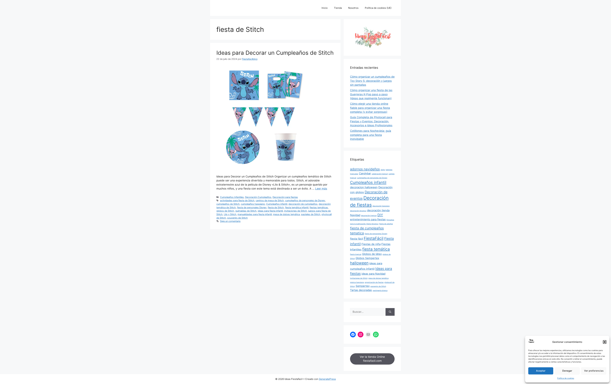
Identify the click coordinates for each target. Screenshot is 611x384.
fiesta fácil (356, 238)
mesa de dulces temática (286, 214)
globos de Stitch (225, 210)
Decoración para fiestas (285, 197)
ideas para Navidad (373, 273)
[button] (604, 342)
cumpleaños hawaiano (253, 204)
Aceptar (540, 370)
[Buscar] (390, 312)
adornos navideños (365, 169)
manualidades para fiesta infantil (255, 214)
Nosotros (353, 7)
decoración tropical (369, 216)
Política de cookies (565, 378)
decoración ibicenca (358, 211)
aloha (383, 170)
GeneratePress (327, 378)
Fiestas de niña (371, 244)
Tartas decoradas (361, 290)
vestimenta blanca (380, 290)
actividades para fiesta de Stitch (237, 200)
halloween (359, 263)
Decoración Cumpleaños (258, 197)
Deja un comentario (230, 221)
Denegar (567, 370)
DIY (380, 215)
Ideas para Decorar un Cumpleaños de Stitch (275, 52)
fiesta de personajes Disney (252, 207)
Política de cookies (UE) (378, 7)
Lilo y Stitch (230, 214)
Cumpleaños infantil (276, 204)
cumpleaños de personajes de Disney (305, 200)
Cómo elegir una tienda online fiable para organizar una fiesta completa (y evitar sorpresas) (370, 107)
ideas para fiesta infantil (270, 210)
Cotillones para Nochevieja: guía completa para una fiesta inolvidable (370, 135)
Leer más (321, 188)
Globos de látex (372, 254)
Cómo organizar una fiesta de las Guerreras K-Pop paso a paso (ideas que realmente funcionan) (371, 94)
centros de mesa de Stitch (270, 200)
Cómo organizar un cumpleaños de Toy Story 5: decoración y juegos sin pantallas (372, 80)
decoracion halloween (364, 187)
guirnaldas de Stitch (245, 210)
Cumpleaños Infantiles (232, 197)
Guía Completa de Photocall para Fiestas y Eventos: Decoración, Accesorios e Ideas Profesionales (371, 121)
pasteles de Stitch (310, 214)
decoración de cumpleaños (302, 204)
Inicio (325, 7)
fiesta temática (376, 249)
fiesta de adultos (386, 224)
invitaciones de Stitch (295, 210)
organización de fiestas (374, 282)
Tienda (338, 7)
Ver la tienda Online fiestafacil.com (372, 359)
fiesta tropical (355, 254)
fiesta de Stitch (276, 207)
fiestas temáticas (319, 207)
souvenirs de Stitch (237, 217)
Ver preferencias (594, 370)
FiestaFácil (373, 238)
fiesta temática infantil (296, 207)
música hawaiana (357, 282)
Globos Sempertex (367, 258)
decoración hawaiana (381, 206)
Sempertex (363, 286)
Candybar (365, 173)
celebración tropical (380, 174)
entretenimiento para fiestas (368, 219)
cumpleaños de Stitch (228, 204)
